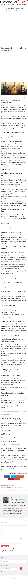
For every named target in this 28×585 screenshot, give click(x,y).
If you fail (3, 441)
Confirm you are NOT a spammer (10, 548)
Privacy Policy (3, 571)
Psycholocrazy (12, 3)
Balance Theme (10, 581)
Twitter (12, 511)
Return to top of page (14, 578)
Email (21, 541)
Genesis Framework (18, 581)
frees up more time (17, 277)
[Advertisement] (14, 27)
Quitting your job (9, 485)
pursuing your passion (10, 146)
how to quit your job (10, 487)
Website (21, 544)
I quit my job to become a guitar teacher (11, 105)
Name (21, 538)
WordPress (25, 581)
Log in (14, 582)
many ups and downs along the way (15, 294)
